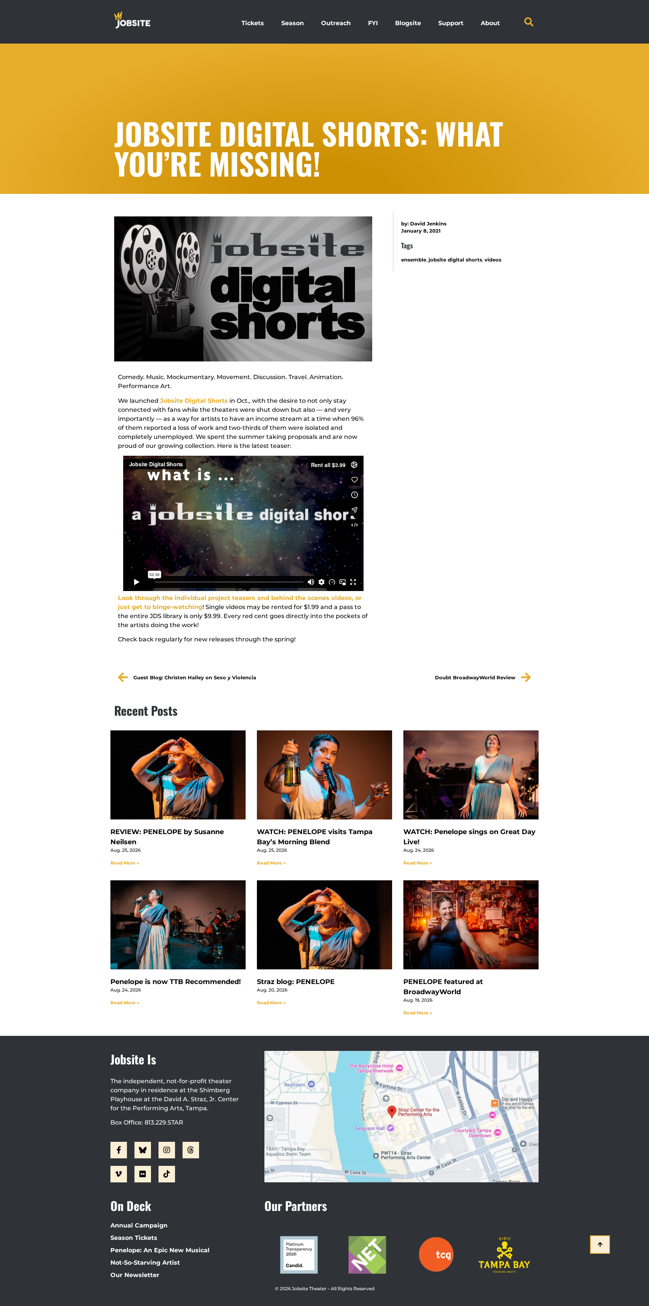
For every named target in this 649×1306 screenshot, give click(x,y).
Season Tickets (133, 1237)
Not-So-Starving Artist (145, 1262)
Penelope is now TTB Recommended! (175, 982)
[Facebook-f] (118, 1150)
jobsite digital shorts (455, 260)
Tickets (252, 23)
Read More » (124, 863)
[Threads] (191, 1150)
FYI (373, 23)
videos (492, 260)
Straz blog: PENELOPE (296, 982)
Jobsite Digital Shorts (194, 400)
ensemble (413, 260)
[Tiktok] (166, 1174)
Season (292, 23)
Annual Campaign (139, 1225)
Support (450, 23)
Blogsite (408, 23)
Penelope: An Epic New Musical (160, 1250)
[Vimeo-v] (118, 1174)
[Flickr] (142, 1174)
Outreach (336, 23)
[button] (528, 21)
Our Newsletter (134, 1275)
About (490, 23)
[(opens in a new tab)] (178, 775)
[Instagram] (166, 1150)
